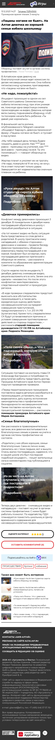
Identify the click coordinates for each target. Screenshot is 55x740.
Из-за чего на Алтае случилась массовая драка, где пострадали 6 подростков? (24, 481)
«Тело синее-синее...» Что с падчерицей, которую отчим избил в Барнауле (26, 350)
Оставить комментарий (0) (27, 545)
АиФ (36, 71)
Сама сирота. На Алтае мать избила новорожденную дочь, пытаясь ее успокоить (29, 589)
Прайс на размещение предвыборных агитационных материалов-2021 (25, 646)
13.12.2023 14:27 (8, 11)
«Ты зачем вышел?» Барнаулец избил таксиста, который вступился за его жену (31, 606)
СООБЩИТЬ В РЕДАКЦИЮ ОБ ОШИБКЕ (23, 651)
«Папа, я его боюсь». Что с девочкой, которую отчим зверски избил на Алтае (30, 597)
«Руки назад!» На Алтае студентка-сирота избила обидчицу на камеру (23, 192)
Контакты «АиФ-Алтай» (16, 637)
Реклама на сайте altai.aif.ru (20, 641)
